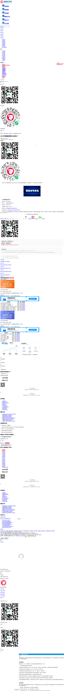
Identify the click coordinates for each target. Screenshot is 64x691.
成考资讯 (3, 40)
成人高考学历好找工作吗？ (6, 527)
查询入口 (3, 461)
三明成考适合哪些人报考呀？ (7, 511)
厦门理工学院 (4, 409)
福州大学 (4, 400)
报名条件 (3, 450)
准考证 (3, 458)
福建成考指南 (48, 530)
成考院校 (3, 42)
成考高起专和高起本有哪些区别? (7, 526)
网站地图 (52, 530)
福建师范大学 (4, 401)
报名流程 (3, 449)
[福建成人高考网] (6, 3)
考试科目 (3, 454)
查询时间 (3, 462)
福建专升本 (4, 73)
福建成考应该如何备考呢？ (7, 507)
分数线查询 (4, 70)
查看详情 (23, 304)
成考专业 (3, 43)
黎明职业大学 (4, 404)
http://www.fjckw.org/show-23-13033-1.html (11, 244)
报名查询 (3, 67)
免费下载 (1, 37)
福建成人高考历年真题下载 (60, 63)
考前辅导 (3, 45)
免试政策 (3, 456)
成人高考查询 (4, 47)
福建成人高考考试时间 (42, 530)
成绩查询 (3, 69)
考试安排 (3, 459)
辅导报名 (3, 66)
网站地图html (16, 530)
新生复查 (3, 465)
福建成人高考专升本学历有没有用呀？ (8, 509)
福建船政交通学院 (5, 402)
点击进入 (18, 518)
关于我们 (7, 530)
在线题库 (1, 34)
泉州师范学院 (4, 407)
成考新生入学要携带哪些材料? (5, 518)
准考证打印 (4, 68)
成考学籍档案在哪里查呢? (6, 523)
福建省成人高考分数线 (33, 530)
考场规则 (3, 460)
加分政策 (3, 455)
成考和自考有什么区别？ (6, 520)
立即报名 (1, 294)
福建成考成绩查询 (26, 530)
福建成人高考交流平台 (60, 64)
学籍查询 (3, 72)
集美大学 (4, 403)
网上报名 (3, 46)
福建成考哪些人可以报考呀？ (7, 415)
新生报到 (3, 466)
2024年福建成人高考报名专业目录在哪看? (11, 257)
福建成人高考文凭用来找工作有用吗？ (8, 512)
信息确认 (3, 457)
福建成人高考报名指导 (6, 65)
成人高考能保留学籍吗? (6, 525)
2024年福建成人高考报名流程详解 (11, 208)
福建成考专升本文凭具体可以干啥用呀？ (9, 414)
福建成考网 (6, 133)
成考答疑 (10, 133)
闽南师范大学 (4, 408)
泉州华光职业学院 (5, 406)
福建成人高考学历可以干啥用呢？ (8, 510)
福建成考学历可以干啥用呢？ (7, 508)
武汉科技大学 (4, 405)
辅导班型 (1, 30)
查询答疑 (3, 463)
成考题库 (3, 44)
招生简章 (3, 41)
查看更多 (1, 529)
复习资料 (3, 452)
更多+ (4, 60)
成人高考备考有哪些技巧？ (6, 521)
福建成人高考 (2, 530)
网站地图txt (11, 530)
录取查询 (3, 71)
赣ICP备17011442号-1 (19, 535)
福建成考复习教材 (5, 467)
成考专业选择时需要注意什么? (7, 524)
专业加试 (3, 453)
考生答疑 (1, 32)
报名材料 (3, 451)
